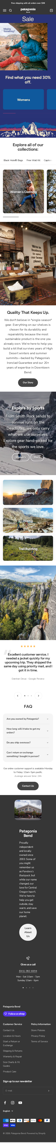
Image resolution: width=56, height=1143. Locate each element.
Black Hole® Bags (13, 160)
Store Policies (38, 1030)
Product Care (9, 1071)
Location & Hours (11, 1036)
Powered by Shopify (36, 1133)
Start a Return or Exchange (11, 1043)
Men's (37, 457)
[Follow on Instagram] (13, 1103)
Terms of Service (39, 1041)
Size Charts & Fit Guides (11, 1064)
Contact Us (28, 786)
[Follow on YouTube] (20, 1103)
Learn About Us (28, 932)
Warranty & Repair (12, 1056)
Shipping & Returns (12, 1051)
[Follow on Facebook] (5, 1103)
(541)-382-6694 (28, 971)
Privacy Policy (38, 1036)
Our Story (28, 382)
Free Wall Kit (33, 160)
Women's (21, 457)
